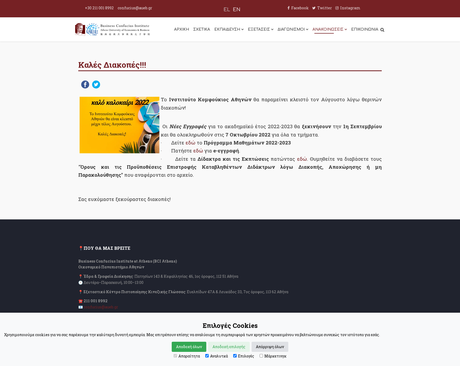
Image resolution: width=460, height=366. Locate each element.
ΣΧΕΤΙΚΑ (201, 29)
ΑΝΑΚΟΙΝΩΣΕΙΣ (328, 29)
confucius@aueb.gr (135, 7)
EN (236, 9)
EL (227, 9)
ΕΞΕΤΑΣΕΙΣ (259, 29)
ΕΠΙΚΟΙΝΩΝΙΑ (364, 29)
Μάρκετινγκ (275, 356)
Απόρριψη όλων (270, 346)
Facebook (300, 7)
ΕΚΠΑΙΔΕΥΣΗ (227, 29)
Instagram (350, 7)
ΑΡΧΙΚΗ (181, 29)
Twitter (324, 7)
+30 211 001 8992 (99, 7)
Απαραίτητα (189, 356)
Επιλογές (246, 356)
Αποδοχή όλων (189, 346)
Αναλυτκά (219, 356)
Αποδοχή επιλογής (228, 346)
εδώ (191, 142)
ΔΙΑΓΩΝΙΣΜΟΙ (291, 29)
